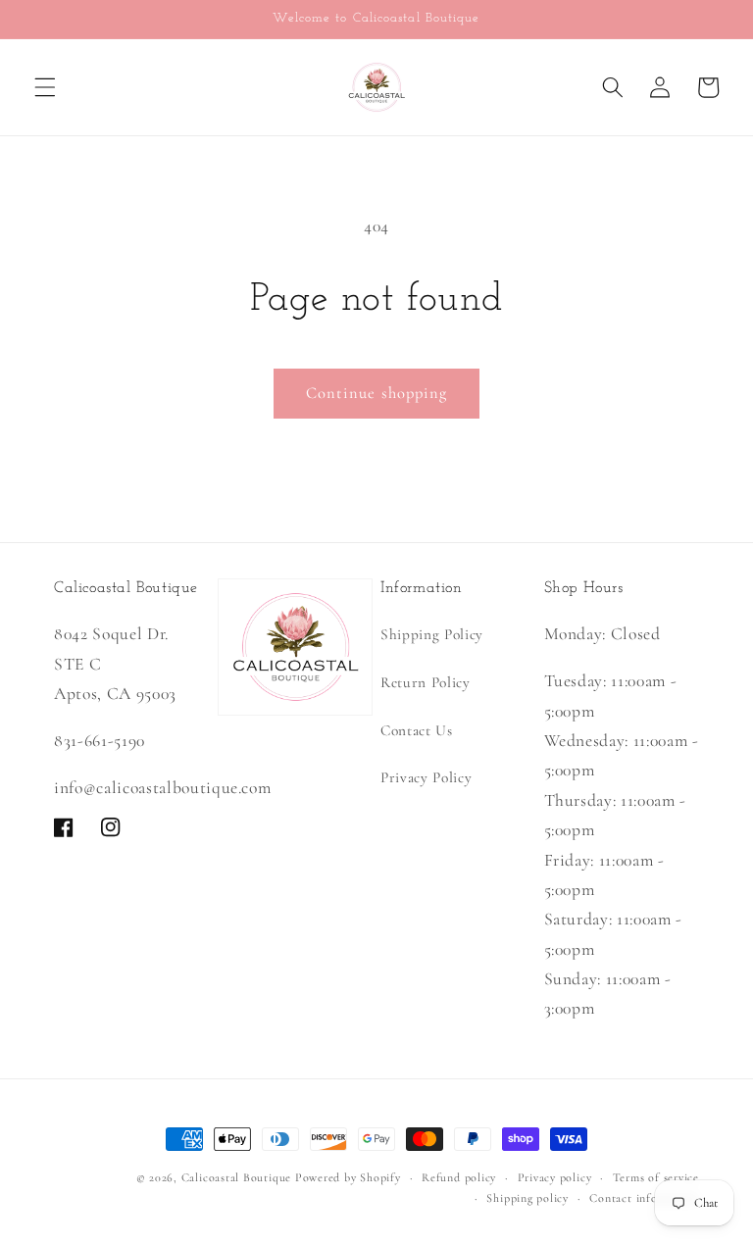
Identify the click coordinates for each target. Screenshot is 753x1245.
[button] (45, 87)
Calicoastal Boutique (236, 1177)
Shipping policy (527, 1198)
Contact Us (416, 730)
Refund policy (459, 1177)
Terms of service (656, 1177)
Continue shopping (377, 393)
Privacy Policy (426, 777)
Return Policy (425, 682)
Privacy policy (555, 1177)
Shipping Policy (431, 634)
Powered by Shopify (348, 1177)
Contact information (644, 1198)
